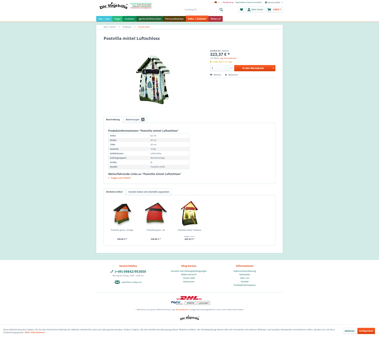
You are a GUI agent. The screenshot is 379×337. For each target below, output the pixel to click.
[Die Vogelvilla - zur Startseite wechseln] (113, 12)
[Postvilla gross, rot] (156, 213)
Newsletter (244, 274)
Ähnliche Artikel (114, 191)
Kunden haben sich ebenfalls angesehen (149, 191)
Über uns (244, 278)
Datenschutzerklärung (245, 271)
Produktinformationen (245, 285)
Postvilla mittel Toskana (189, 230)
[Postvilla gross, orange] (122, 213)
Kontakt (245, 281)
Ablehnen (349, 330)
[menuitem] (228, 2)
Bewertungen (134, 119)
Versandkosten (182, 309)
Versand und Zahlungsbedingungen (189, 271)
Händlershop (228, 2)
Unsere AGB (189, 278)
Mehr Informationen (35, 332)
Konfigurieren (366, 330)
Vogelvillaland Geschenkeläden (248, 2)
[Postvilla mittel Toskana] (189, 213)
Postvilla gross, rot (156, 230)
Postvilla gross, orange (122, 230)
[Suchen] (221, 10)
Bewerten (233, 74)
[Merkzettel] (241, 10)
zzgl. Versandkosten (228, 58)
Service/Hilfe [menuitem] (274, 2)
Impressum (188, 281)
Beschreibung (113, 119)
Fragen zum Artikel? (120, 177)
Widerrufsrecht (188, 274)
